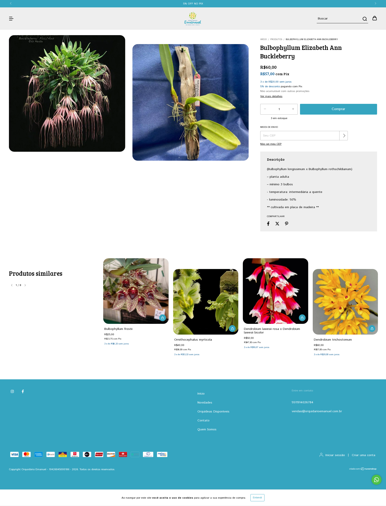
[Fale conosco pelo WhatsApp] (376, 480)
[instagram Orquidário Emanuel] (12, 391)
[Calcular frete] (344, 135)
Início (263, 39)
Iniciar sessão (335, 455)
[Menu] (11, 18)
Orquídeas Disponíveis (213, 411)
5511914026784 (302, 402)
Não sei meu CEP (270, 144)
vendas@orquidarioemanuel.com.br (317, 411)
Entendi (257, 498)
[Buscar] (364, 19)
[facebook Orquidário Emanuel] (22, 391)
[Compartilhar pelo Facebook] (268, 224)
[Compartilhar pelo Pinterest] (286, 224)
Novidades (204, 402)
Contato (203, 420)
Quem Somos (206, 429)
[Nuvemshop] (363, 470)
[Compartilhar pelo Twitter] (277, 224)
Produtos (276, 39)
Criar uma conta (363, 455)
